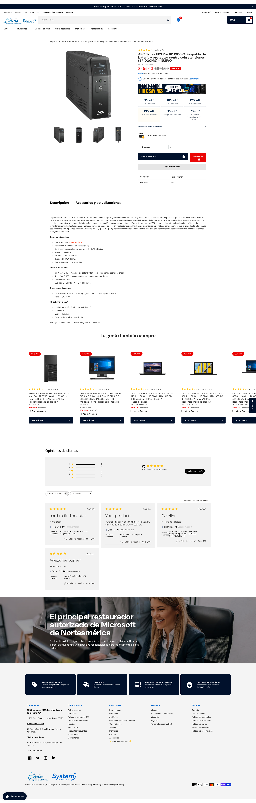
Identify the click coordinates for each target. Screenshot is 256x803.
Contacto (69, 12)
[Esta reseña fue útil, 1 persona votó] (87, 538)
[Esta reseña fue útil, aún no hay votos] (199, 541)
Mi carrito (155, 717)
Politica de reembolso (201, 717)
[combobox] (81, 493)
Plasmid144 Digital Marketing (114, 785)
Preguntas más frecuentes (52, 12)
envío (140, 73)
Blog (25, 12)
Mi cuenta (155, 710)
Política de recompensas (202, 731)
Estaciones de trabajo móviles (122, 720)
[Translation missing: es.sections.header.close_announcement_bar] (252, 6)
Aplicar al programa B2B (78, 717)
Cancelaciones (198, 713)
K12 (38, 12)
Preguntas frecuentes (77, 731)
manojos (113, 734)
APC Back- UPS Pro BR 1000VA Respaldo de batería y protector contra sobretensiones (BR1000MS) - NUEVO (105, 41)
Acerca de (8, 12)
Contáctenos (73, 738)
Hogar (52, 41)
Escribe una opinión (194, 471)
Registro (154, 720)
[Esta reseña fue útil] (143, 541)
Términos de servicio (201, 727)
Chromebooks (115, 724)
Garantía (195, 710)
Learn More (194, 79)
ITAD (32, 12)
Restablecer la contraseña (162, 713)
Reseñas (18, 12)
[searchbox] (54, 493)
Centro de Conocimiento (78, 720)
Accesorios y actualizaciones (98, 203)
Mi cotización (207, 12)
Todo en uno (114, 727)
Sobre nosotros (74, 710)
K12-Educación (74, 734)
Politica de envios (199, 724)
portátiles (113, 717)
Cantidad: (146, 147)
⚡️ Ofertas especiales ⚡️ (120, 741)
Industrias (72, 713)
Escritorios (113, 713)
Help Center (73, 727)
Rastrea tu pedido (222, 12)
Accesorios (114, 738)
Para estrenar (115, 710)
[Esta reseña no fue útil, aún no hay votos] (92, 538)
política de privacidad (201, 720)
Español (249, 12)
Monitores (113, 731)
